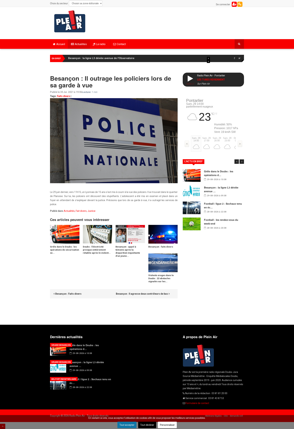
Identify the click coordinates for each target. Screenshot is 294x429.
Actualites (81, 44)
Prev (236, 161)
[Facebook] (234, 58)
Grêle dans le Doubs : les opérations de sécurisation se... (64, 249)
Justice (91, 211)
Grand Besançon (61, 345)
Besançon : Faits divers (68, 293)
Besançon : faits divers (160, 246)
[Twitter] (239, 58)
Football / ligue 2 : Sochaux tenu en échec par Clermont (102, 58)
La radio (100, 44)
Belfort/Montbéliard (63, 379)
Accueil (60, 44)
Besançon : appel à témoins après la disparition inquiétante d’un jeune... (128, 251)
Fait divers (81, 211)
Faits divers (63, 96)
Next (242, 161)
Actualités (69, 211)
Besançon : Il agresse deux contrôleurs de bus (142, 293)
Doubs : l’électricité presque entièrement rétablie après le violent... (97, 249)
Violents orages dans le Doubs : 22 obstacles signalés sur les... (161, 278)
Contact (121, 44)
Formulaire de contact (197, 403)
